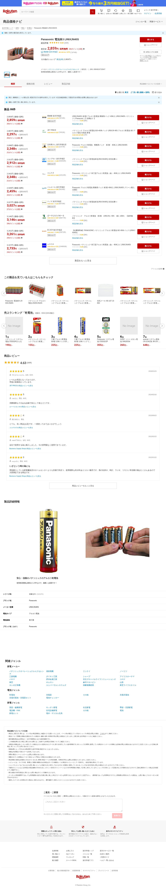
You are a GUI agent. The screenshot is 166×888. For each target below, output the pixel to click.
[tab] (13, 84)
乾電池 (29, 28)
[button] (109, 11)
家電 (17, 28)
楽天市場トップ (7, 28)
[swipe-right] (162, 293)
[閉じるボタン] (163, 33)
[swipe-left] (4, 293)
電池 (22, 28)
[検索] (92, 11)
